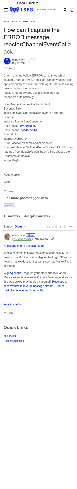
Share (9, 191)
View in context (13, 304)
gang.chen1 (19, 59)
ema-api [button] (9, 205)
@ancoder (38, 246)
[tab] (11, 216)
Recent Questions (14, 340)
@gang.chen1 (16, 246)
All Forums (10, 335)
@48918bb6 (28, 126)
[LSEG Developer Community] (33, 10)
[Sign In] (72, 10)
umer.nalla (18, 235)
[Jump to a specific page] (70, 226)
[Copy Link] (30, 63)
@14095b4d (29, 130)
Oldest (19, 226)
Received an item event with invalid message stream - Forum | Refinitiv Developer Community (36, 285)
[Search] (65, 10)
